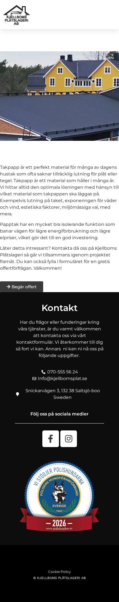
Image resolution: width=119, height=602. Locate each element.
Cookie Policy (59, 572)
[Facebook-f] (50, 438)
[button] (111, 14)
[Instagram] (68, 438)
